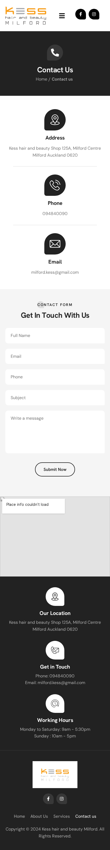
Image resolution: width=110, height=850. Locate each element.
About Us (39, 816)
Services (61, 816)
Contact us (85, 816)
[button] (62, 15)
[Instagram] (94, 14)
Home (41, 79)
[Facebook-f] (80, 14)
